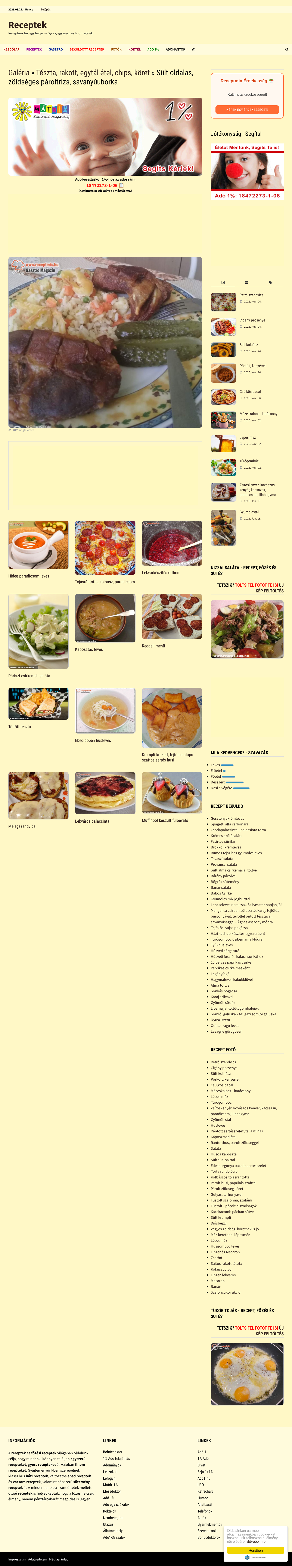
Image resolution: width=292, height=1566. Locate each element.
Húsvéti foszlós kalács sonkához (237, 956)
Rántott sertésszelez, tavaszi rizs (237, 1131)
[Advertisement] (105, 223)
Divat (201, 1465)
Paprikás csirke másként (230, 967)
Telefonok (205, 1511)
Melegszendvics (21, 826)
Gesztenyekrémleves (227, 818)
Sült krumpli (221, 1217)
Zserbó (216, 1257)
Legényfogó (220, 973)
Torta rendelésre (224, 1171)
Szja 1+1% (205, 1471)
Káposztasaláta (223, 1136)
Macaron (218, 1280)
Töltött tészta (19, 726)
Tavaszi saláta (222, 858)
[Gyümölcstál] (223, 512)
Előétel (217, 770)
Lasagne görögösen (226, 1031)
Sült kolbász (249, 344)
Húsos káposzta (224, 1154)
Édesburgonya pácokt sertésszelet (238, 1165)
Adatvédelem (37, 1559)
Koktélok (109, 1511)
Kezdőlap (11, 49)
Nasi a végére (222, 787)
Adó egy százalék (116, 1504)
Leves (216, 764)
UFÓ (201, 1484)
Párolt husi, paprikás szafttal (234, 1182)
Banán (216, 1286)
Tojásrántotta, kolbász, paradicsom (105, 581)
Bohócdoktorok (209, 1537)
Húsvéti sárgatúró (225, 950)
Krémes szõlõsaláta (226, 835)
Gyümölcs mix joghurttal (230, 898)
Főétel (216, 776)
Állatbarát (205, 1504)
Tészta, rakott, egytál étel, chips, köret (93, 72)
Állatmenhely (113, 1530)
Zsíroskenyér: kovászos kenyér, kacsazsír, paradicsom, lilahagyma (258, 490)
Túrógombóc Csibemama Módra (237, 939)
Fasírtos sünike (223, 841)
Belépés (46, 9)
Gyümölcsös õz (223, 1002)
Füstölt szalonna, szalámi (231, 1200)
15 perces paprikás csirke (231, 962)
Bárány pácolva (223, 875)
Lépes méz (248, 437)
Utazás (108, 1524)
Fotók (116, 49)
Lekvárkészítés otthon (160, 572)
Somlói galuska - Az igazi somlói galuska (243, 1014)
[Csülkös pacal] (223, 392)
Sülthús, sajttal (223, 1159)
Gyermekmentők (210, 1524)
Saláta (216, 1148)
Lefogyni (109, 1478)
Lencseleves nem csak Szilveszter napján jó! (246, 904)
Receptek (27, 24)
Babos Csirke (221, 893)
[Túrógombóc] (223, 461)
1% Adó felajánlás (116, 1458)
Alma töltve (220, 985)
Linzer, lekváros (223, 1274)
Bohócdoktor (112, 1452)
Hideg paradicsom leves (28, 576)
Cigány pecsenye (252, 320)
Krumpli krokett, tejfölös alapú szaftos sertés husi (167, 757)
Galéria (18, 72)
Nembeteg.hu (113, 1517)
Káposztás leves (89, 649)
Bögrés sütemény (225, 881)
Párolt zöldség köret (227, 1188)
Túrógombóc (249, 461)
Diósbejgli (219, 1223)
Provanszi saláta (224, 864)
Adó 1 (202, 1452)
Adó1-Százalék (114, 1537)
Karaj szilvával (222, 996)
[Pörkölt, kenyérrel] (223, 366)
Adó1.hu (204, 1478)
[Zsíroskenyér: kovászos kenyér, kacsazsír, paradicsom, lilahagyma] (223, 485)
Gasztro (56, 49)
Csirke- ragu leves (225, 1025)
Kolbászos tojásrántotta (230, 1177)
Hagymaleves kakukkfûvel (232, 979)
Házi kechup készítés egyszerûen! (238, 933)
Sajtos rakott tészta (226, 1263)
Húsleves (218, 1125)
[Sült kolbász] (223, 345)
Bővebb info (256, 1541)
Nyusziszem (220, 1019)
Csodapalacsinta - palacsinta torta (238, 829)
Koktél (134, 49)
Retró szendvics (251, 295)
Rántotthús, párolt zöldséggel (235, 1142)
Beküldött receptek (87, 49)
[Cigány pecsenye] (223, 320)
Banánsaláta (221, 887)
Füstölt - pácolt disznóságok (234, 1205)
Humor (203, 1498)
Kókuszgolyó (221, 1269)
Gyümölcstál (249, 512)
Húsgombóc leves (225, 1246)
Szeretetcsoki (207, 1530)
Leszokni (110, 1471)
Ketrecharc (206, 1491)
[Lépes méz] (223, 438)
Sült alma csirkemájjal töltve (234, 870)
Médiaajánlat (58, 1559)
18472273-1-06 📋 (105, 185)
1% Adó (203, 1458)
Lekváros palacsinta (92, 821)
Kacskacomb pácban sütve (232, 1211)
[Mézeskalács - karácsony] (223, 414)
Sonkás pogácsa (224, 991)
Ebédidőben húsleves (93, 740)
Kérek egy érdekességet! (247, 109)
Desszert (218, 782)
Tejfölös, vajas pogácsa (229, 927)
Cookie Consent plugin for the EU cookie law (255, 1557)
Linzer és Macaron (225, 1251)
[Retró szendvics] (223, 295)
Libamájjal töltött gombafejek (235, 1008)
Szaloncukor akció (225, 1292)
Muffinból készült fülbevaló (165, 820)
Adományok (175, 49)
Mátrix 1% (110, 1484)
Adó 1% (153, 49)
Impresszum (17, 1559)
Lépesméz (219, 1240)
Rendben (256, 1550)
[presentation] (223, 282)
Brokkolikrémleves (226, 847)
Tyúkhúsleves (222, 944)
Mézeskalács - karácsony (258, 413)
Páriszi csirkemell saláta (29, 675)
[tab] (223, 282)
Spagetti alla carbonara (229, 824)
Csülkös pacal (250, 391)
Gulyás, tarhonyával (227, 1194)
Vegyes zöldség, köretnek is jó (235, 1228)
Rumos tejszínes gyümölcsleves (236, 852)
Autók (202, 1517)
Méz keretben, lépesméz (230, 1234)
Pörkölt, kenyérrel (252, 365)
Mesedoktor (112, 1491)
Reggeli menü (153, 645)
